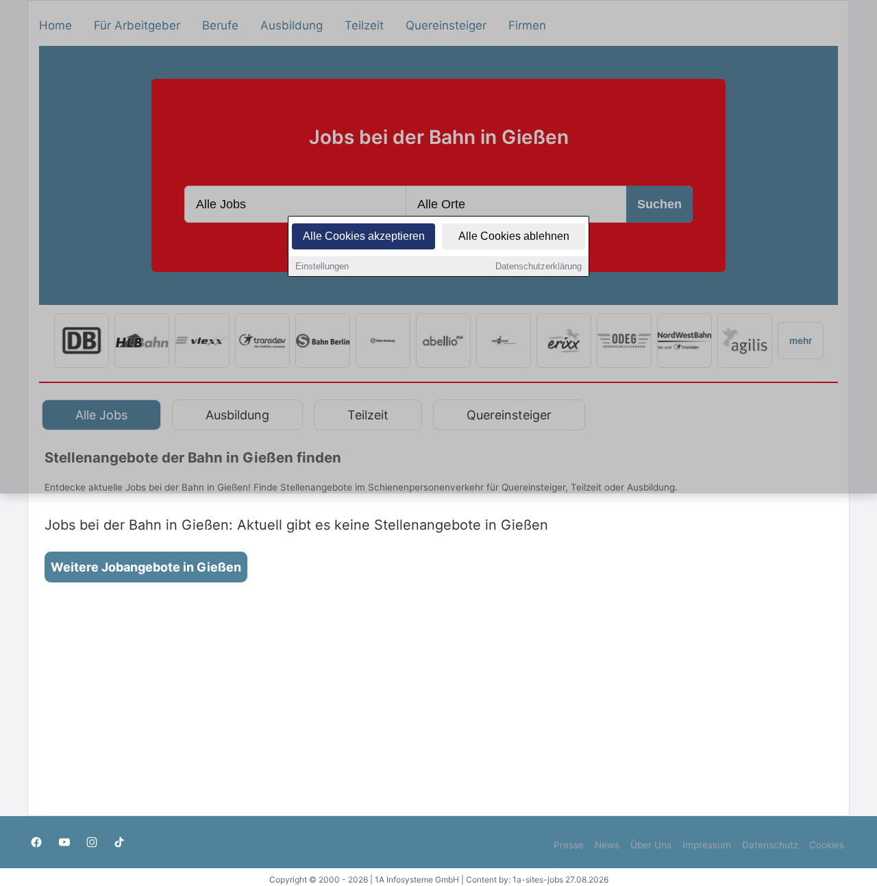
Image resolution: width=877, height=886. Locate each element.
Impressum (706, 844)
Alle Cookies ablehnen (513, 236)
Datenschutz (770, 844)
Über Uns (650, 844)
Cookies (826, 844)
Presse (569, 844)
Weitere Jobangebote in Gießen (146, 567)
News (607, 844)
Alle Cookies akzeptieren (364, 236)
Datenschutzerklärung (538, 266)
